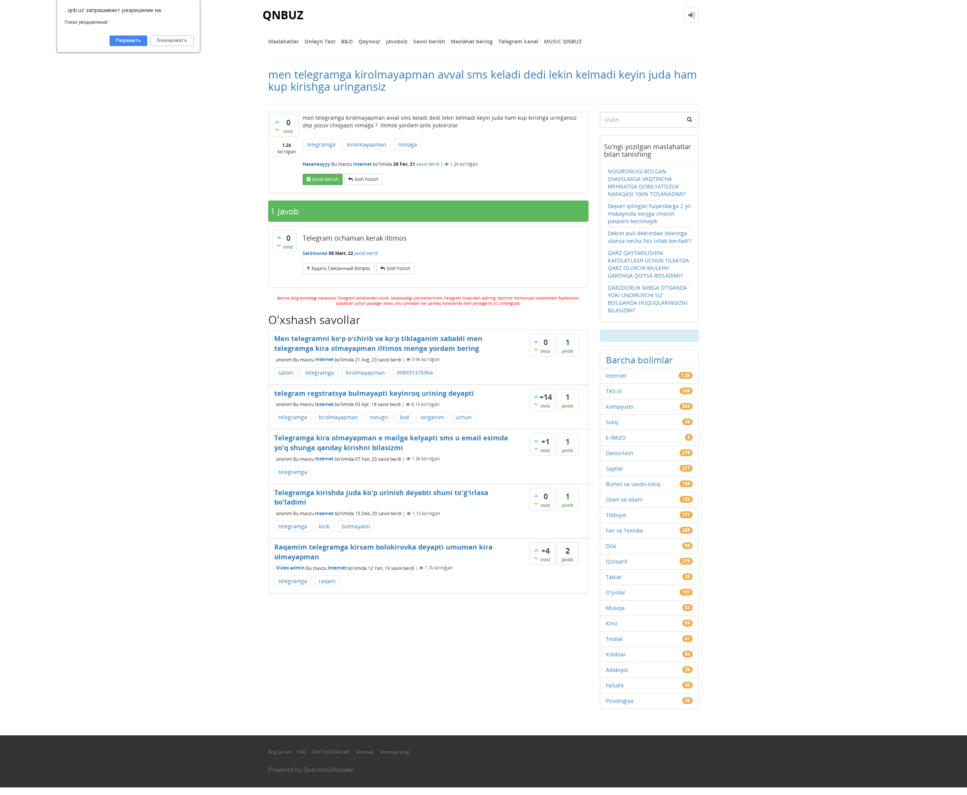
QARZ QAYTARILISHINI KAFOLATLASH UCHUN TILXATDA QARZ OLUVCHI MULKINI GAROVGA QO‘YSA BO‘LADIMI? (648, 264)
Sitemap (364, 752)
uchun (464, 417)
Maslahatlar (283, 41)
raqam (327, 581)
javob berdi (366, 253)
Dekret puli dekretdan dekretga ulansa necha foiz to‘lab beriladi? (649, 237)
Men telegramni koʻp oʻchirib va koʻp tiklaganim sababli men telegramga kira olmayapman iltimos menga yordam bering (378, 343)
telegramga (321, 144)
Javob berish (325, 179)
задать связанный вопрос (341, 268)
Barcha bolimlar (639, 360)
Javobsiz (397, 41)
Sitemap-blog (394, 752)
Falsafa (615, 685)
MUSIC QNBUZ (563, 41)
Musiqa (615, 607)
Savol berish (429, 41)
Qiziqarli (616, 561)
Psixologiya (619, 700)
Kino (611, 623)
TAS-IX (614, 391)
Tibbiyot (616, 515)
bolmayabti (356, 526)
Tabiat (614, 576)
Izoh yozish (366, 179)
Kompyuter (620, 406)
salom (285, 372)
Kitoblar (616, 654)
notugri (379, 417)
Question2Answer (328, 770)
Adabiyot (617, 669)
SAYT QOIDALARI (331, 752)
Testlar (614, 638)
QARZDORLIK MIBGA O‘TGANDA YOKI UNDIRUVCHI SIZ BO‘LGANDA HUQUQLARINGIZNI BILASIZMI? (647, 299)
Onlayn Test (319, 41)
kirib (324, 526)
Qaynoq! (369, 41)
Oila (611, 546)
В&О (347, 41)
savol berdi (427, 164)
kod (404, 417)
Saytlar (614, 468)
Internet (362, 164)
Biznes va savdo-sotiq (633, 484)
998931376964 (415, 372)
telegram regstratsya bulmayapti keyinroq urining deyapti (374, 393)
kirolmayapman (366, 144)
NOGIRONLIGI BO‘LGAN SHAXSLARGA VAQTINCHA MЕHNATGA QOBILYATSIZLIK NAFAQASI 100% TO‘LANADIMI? (647, 183)
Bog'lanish (279, 752)
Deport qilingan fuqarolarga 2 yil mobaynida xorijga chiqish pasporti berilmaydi (649, 213)
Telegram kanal (518, 41)
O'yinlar (616, 592)
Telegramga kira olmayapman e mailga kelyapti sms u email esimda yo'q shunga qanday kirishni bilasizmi (391, 442)
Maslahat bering (472, 41)
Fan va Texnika (624, 530)
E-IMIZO (616, 437)
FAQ (301, 752)
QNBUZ (283, 15)
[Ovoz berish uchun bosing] (277, 122)
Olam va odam (624, 499)
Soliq (612, 422)
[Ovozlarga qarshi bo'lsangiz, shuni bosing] (277, 129)
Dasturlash (619, 453)
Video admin (290, 568)
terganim (432, 417)
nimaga (407, 144)
